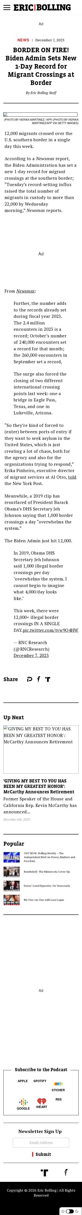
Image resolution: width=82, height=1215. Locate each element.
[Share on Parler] (29, 679)
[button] (6, 9)
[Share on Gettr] (39, 679)
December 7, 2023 (31, 655)
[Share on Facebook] (22, 679)
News (23, 39)
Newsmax (25, 291)
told (72, 477)
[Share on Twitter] (25, 679)
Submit (43, 1154)
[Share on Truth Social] (47, 679)
